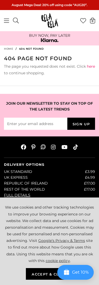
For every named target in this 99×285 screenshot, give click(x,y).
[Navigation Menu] (6, 21)
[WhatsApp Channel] (43, 147)
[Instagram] (53, 147)
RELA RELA (49, 20)
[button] (92, 20)
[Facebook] (23, 147)
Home (8, 48)
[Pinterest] (33, 147)
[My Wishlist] (83, 21)
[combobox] (16, 20)
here (91, 66)
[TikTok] (75, 147)
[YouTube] (65, 147)
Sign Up (81, 124)
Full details (17, 195)
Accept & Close (49, 274)
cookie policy (58, 260)
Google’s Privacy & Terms (61, 240)
